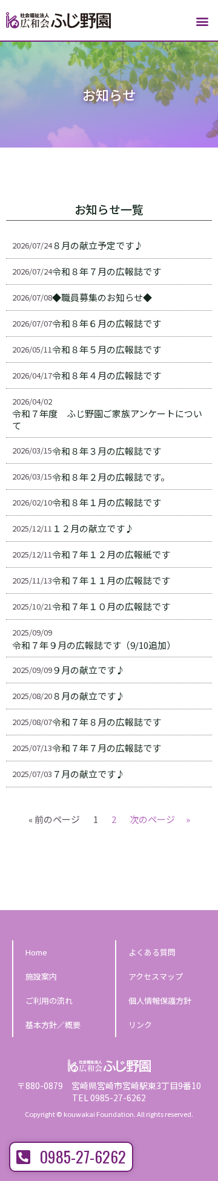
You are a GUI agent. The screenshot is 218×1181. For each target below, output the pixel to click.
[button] (202, 21)
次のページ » (160, 819)
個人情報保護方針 (159, 1000)
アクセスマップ (155, 976)
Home (36, 952)
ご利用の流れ (49, 1000)
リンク (140, 1024)
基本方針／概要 (53, 1024)
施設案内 (41, 976)
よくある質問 (152, 952)
